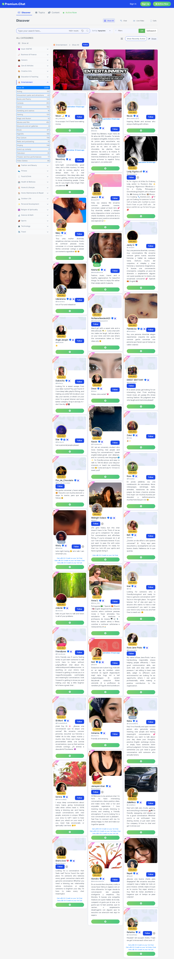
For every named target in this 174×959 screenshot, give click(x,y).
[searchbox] (129, 31)
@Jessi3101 (95, 200)
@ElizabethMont (61, 723)
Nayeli (130, 873)
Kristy (58, 545)
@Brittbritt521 (131, 382)
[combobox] (125, 30)
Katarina (131, 932)
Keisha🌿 (95, 270)
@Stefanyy (59, 383)
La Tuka (95, 128)
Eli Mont (60, 720)
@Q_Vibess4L (60, 118)
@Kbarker (59, 548)
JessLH (94, 197)
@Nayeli (130, 876)
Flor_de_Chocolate (65, 480)
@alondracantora (97, 881)
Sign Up (145, 4)
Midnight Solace (99, 518)
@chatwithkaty (132, 935)
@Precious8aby (61, 799)
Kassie (94, 441)
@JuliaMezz (131, 805)
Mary (58, 233)
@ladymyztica (132, 174)
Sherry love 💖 (62, 861)
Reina (129, 721)
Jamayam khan (98, 786)
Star (58, 439)
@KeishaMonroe (97, 272)
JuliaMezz (131, 802)
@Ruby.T (94, 520)
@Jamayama (96, 789)
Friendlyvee (61, 651)
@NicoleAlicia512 (133, 118)
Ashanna (95, 733)
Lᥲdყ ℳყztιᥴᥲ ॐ (134, 171)
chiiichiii (59, 608)
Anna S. (95, 600)
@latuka (94, 131)
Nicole (130, 116)
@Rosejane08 (132, 650)
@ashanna (95, 736)
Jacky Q (131, 245)
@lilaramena (60, 301)
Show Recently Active (136, 39)
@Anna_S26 (95, 603)
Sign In (133, 4)
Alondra (95, 879)
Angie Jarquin (62, 340)
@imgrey (59, 162)
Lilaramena (61, 299)
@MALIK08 (59, 342)
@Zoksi (129, 438)
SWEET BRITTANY (135, 380)
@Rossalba (131, 479)
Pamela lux (132, 329)
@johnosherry (60, 863)
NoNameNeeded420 (101, 318)
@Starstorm (60, 442)
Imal (129, 586)
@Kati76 (94, 665)
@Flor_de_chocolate (63, 483)
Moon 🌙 (60, 116)
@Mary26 (59, 236)
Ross (129, 476)
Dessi (94, 388)
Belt (129, 535)
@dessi (93, 391)
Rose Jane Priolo (135, 647)
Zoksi (129, 435)
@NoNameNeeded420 (99, 321)
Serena (59, 797)
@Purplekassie (96, 444)
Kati (93, 662)
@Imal (129, 589)
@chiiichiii (59, 611)
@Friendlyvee (60, 654)
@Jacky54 (130, 247)
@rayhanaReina (132, 724)
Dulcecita (60, 381)
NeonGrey (61, 159)
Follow (85, 45)
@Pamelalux (131, 331)
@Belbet (130, 538)
